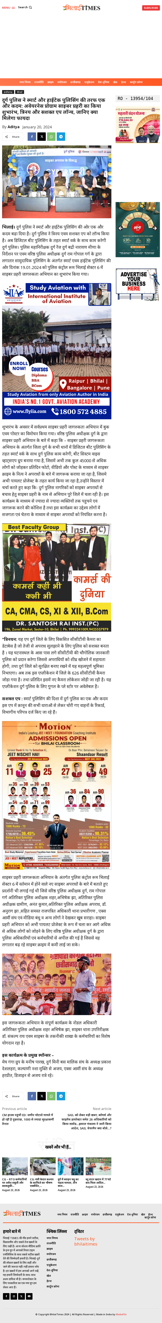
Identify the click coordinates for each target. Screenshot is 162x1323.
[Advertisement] (81, 46)
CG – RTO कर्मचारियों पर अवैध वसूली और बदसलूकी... (14, 1182)
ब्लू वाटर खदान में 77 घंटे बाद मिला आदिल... (98, 1181)
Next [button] (154, 228)
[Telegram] (61, 136)
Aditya (14, 127)
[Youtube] (29, 1296)
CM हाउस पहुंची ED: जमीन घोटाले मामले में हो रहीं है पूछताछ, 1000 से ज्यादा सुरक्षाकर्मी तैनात (28, 1119)
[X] (41, 136)
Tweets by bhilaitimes (85, 1241)
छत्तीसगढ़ (8, 92)
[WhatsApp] (51, 136)
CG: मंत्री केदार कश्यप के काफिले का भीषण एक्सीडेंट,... (42, 1182)
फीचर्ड (19, 92)
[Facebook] (32, 136)
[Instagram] (14, 1296)
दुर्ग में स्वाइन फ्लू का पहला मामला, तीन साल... (68, 1182)
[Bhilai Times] (81, 7)
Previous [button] (121, 228)
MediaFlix (121, 1314)
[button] (25, 7)
